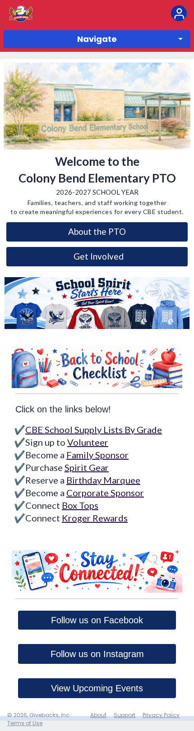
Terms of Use (24, 723)
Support (124, 715)
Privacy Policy (161, 715)
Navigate (97, 39)
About (98, 715)
